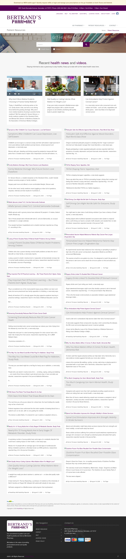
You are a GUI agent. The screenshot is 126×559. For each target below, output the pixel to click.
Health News (45, 49)
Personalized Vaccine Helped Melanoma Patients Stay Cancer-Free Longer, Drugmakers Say (90, 242)
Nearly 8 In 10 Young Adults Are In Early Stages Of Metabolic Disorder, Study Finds (30, 431)
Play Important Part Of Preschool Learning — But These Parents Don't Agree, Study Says (32, 281)
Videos (58, 49)
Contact (112, 25)
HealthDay (20, 508)
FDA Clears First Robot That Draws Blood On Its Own (31, 396)
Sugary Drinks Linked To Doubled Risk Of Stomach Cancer (91, 278)
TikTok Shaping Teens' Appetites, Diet (82, 169)
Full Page (49, 158)
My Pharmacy (77, 25)
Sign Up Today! (105, 13)
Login (113, 13)
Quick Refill (83, 13)
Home (104, 30)
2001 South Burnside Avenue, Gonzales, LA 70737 (34, 8)
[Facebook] (117, 13)
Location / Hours (94, 13)
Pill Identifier (73, 13)
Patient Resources (96, 25)
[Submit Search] (86, 44)
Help (66, 13)
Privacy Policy (40, 541)
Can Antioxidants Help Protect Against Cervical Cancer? (90, 312)
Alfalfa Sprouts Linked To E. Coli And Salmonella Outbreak (33, 206)
